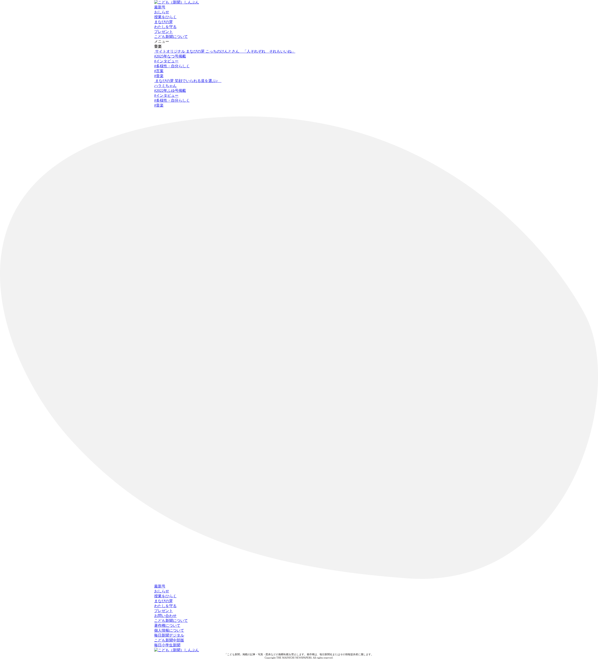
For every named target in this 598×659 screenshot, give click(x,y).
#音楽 (159, 76)
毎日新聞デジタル (169, 635)
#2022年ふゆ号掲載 (170, 91)
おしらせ (161, 12)
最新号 (159, 7)
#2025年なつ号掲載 (170, 56)
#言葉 (159, 71)
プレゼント (163, 32)
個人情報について (169, 630)
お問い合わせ (165, 616)
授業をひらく (165, 17)
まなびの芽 (163, 22)
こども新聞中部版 (169, 640)
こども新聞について (171, 37)
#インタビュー (166, 61)
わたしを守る (165, 27)
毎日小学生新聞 (167, 645)
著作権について (167, 625)
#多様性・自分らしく (172, 66)
